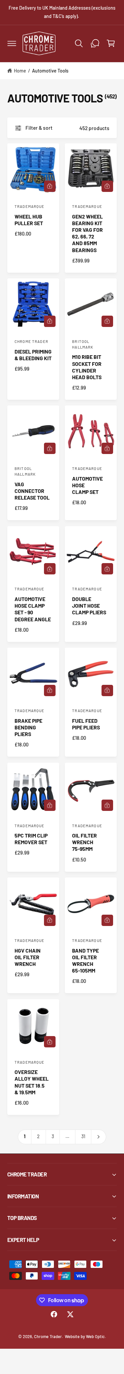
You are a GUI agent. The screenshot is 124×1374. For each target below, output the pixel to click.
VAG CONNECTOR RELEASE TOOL (32, 491)
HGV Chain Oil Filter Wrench (28, 957)
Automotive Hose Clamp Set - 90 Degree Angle (33, 609)
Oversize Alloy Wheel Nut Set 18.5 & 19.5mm (32, 1082)
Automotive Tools (50, 71)
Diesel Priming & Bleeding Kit (33, 354)
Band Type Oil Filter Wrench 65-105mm (85, 960)
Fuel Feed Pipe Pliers (86, 723)
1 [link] (24, 1136)
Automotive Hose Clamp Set (87, 485)
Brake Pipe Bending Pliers (28, 727)
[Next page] (98, 1137)
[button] (12, 43)
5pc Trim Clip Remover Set (31, 838)
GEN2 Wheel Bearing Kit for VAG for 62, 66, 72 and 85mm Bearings (87, 233)
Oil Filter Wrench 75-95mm (84, 842)
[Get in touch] (95, 43)
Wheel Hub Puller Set (29, 219)
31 (83, 1136)
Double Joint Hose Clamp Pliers (89, 605)
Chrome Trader (48, 1336)
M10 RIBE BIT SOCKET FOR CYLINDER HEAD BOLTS (87, 367)
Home (20, 71)
